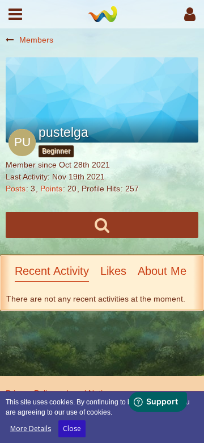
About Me (162, 271)
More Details (30, 428)
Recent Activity (52, 271)
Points (51, 188)
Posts (16, 188)
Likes (113, 271)
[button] (15, 14)
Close (72, 428)
